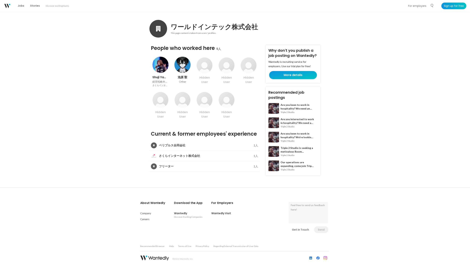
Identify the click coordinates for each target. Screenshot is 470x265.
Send (321, 230)
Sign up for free (454, 6)
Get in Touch (300, 230)
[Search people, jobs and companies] (432, 5)
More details (293, 75)
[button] (152, 203)
